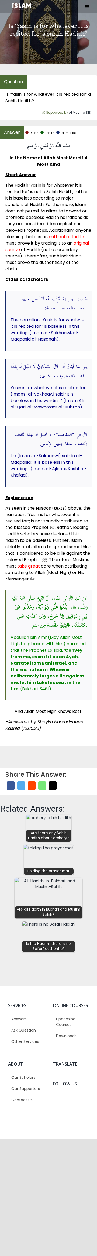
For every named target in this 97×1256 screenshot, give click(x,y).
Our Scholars (23, 1077)
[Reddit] (32, 785)
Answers (19, 1019)
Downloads (66, 1035)
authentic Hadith (66, 237)
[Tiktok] (61, 1110)
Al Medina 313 (80, 112)
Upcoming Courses (65, 1021)
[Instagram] (81, 1099)
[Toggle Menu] (87, 6)
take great (28, 566)
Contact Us (22, 1100)
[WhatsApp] (42, 785)
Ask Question (23, 1030)
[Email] (53, 785)
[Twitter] (21, 785)
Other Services (25, 1041)
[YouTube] (71, 1110)
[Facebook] (11, 785)
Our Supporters (25, 1088)
